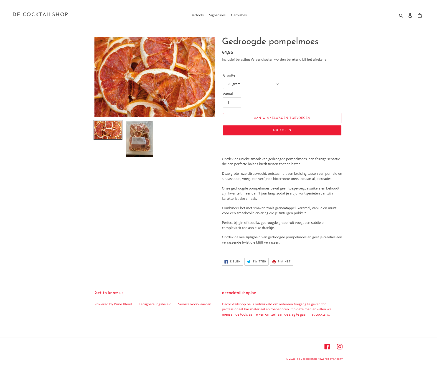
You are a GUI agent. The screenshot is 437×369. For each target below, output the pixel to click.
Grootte (229, 75)
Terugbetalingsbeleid (155, 304)
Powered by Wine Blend (113, 304)
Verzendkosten (262, 59)
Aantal (228, 93)
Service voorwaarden (194, 304)
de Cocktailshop (40, 14)
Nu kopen (282, 130)
